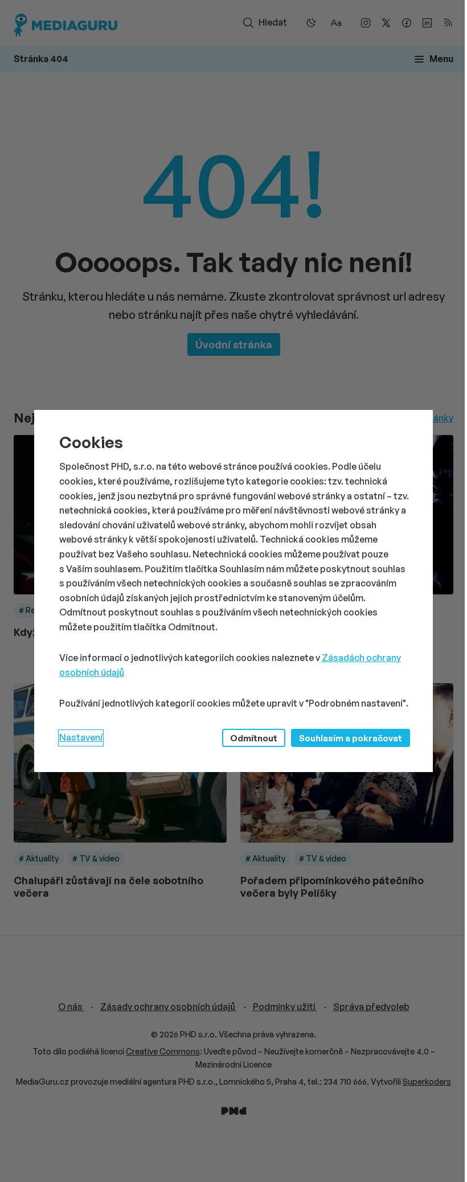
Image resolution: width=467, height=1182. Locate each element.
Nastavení (81, 737)
